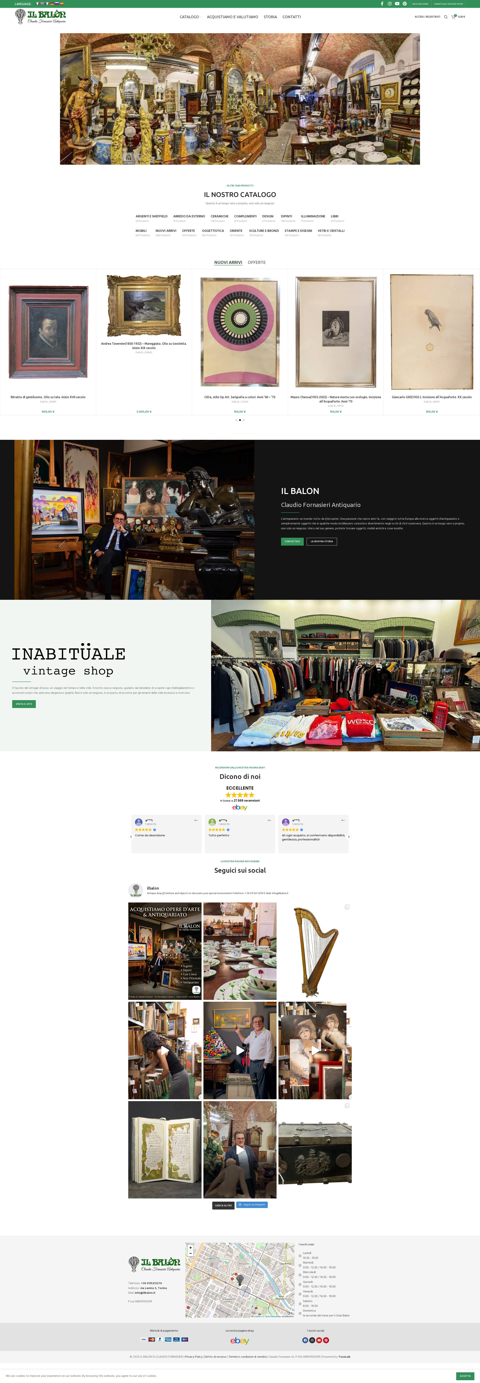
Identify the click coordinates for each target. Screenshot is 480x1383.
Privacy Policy (193, 1356)
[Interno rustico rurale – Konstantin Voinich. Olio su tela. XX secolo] (336, 305)
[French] (47, 3)
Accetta (465, 1376)
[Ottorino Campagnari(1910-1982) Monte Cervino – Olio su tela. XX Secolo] (144, 306)
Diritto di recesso (215, 1356)
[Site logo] (40, 16)
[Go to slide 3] (244, 420)
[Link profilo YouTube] (397, 4)
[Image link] (240, 1341)
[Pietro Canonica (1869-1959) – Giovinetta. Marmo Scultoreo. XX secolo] (240, 305)
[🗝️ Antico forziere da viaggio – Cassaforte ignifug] (315, 1150)
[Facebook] (305, 1340)
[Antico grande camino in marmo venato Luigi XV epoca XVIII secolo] (48, 305)
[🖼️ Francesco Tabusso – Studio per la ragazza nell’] (315, 1050)
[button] (349, 836)
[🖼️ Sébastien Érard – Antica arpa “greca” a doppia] (315, 951)
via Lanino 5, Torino (153, 1288)
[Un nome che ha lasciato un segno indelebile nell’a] (240, 1050)
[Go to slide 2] (240, 420)
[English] (42, 3)
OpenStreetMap (273, 1316)
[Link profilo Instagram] (389, 4)
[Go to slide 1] (236, 420)
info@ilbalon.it (145, 1293)
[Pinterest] (326, 1340)
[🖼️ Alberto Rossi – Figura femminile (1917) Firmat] (165, 1050)
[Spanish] (62, 3)
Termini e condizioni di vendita (247, 1356)
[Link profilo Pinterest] (404, 4)
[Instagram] (312, 1340)
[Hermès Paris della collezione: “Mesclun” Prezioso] (240, 951)
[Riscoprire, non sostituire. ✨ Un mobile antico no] (240, 1150)
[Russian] (57, 3)
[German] (52, 3)
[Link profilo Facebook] (382, 4)
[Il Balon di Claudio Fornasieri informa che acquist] (165, 951)
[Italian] (37, 3)
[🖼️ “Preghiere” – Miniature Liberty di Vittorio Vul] (165, 1150)
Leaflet (257, 1316)
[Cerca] (446, 17)
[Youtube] (319, 1340)
